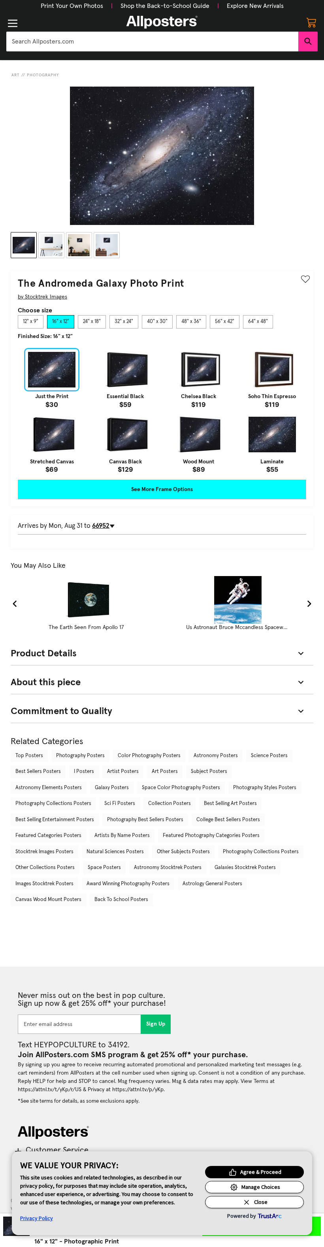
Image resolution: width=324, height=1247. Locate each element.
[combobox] (152, 41)
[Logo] (162, 22)
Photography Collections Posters (53, 803)
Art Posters (165, 771)
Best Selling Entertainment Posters (54, 819)
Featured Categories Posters (48, 835)
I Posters (84, 771)
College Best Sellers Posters (228, 819)
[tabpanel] (162, 410)
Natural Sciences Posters (115, 851)
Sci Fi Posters (119, 803)
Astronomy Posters (216, 755)
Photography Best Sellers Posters (145, 819)
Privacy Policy (36, 1218)
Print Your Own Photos (72, 6)
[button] (72, 6)
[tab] (30, 322)
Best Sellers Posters (38, 771)
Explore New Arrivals (255, 6)
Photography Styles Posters (264, 787)
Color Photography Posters (149, 755)
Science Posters (269, 755)
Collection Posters (169, 803)
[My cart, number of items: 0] (311, 22)
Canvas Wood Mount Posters (48, 899)
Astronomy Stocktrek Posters (168, 867)
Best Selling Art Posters (230, 803)
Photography (43, 75)
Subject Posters (209, 771)
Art (15, 75)
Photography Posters (80, 755)
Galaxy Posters (112, 787)
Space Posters (104, 867)
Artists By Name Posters (122, 835)
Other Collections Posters (45, 867)
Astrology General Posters (212, 883)
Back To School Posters (121, 899)
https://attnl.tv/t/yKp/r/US (49, 1089)
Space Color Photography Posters (181, 787)
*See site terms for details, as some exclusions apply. (78, 1101)
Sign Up (156, 1024)
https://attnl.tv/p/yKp (138, 1089)
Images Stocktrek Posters (44, 883)
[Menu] (12, 23)
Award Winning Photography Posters (128, 883)
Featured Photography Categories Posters (211, 835)
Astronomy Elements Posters (48, 787)
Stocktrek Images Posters (44, 851)
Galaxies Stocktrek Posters (245, 867)
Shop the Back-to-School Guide (165, 6)
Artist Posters (123, 771)
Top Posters (29, 755)
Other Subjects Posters (183, 851)
